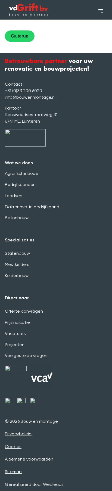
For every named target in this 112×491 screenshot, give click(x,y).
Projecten (14, 344)
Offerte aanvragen (24, 311)
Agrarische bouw (22, 173)
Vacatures (15, 333)
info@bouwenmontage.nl (30, 97)
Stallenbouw (17, 253)
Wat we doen (19, 162)
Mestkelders (17, 264)
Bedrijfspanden (20, 184)
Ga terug (20, 36)
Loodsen (13, 195)
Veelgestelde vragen (26, 355)
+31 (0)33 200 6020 (23, 90)
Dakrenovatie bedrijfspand (32, 206)
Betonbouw (17, 217)
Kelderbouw (17, 275)
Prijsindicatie (17, 322)
